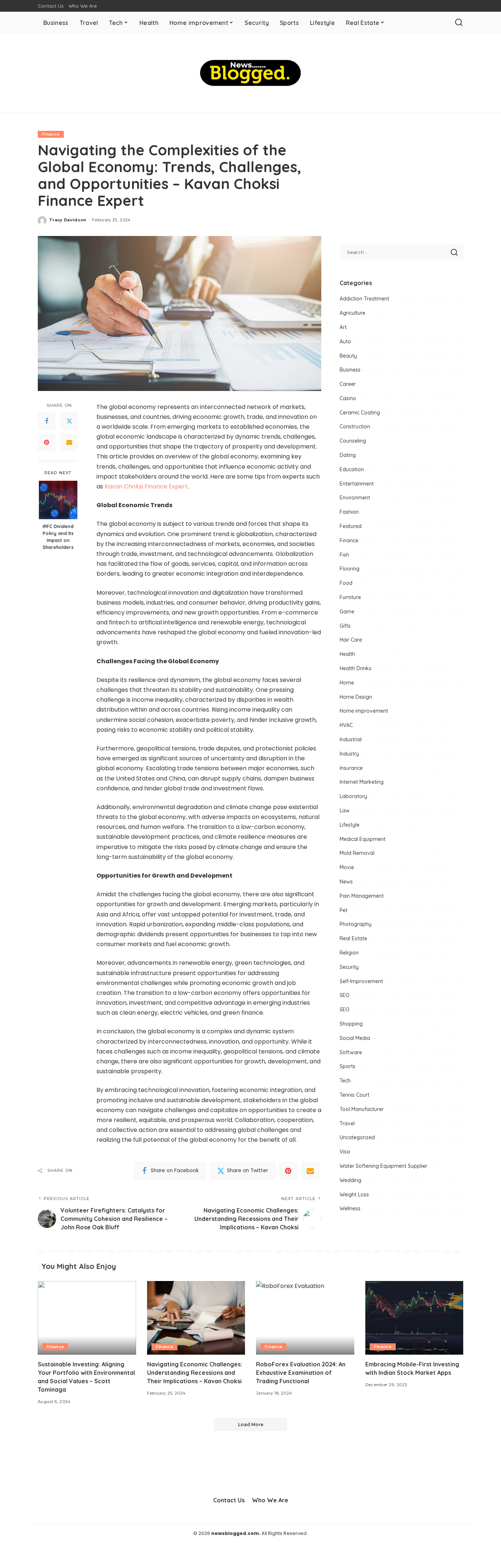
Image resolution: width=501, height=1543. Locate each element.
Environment (355, 497)
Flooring (349, 568)
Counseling (353, 441)
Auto (345, 341)
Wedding (350, 1180)
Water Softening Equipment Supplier (383, 1166)
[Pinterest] (46, 442)
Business (350, 369)
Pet (343, 910)
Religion (349, 952)
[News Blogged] (251, 73)
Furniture (350, 597)
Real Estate (353, 938)
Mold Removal (357, 853)
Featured (351, 526)
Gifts (345, 626)
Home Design (356, 697)
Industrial (351, 739)
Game (347, 611)
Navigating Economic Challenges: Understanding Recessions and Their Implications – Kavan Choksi (194, 1373)
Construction (355, 426)
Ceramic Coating (360, 412)
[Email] (69, 442)
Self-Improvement (361, 981)
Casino (348, 398)
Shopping (351, 1023)
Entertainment (357, 483)
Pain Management (362, 896)
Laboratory (353, 796)
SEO (345, 995)
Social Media (355, 1038)
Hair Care (351, 639)
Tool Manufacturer (362, 1109)
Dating (348, 455)
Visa (345, 1151)
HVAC (346, 725)
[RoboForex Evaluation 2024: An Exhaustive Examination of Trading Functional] (305, 1318)
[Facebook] (46, 421)
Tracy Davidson (68, 219)
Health (347, 654)
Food (346, 583)
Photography (356, 924)
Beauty (348, 355)
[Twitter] (69, 421)
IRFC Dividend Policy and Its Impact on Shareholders (58, 536)
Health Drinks (356, 668)
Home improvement (364, 711)
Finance (50, 134)
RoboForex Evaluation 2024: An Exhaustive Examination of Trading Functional (300, 1373)
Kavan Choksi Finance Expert (146, 486)
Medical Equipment (362, 839)
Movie (347, 867)
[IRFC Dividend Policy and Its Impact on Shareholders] (58, 500)
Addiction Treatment (364, 298)
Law (345, 810)
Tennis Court (354, 1095)
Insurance (351, 768)
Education (352, 469)
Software (351, 1052)
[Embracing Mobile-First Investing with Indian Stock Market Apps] (414, 1318)
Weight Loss (354, 1194)
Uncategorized (357, 1137)
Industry (349, 753)
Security (349, 967)
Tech (345, 1080)
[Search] (458, 23)
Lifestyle (349, 825)
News (346, 881)
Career (348, 384)
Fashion (349, 512)
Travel (347, 1123)
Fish (344, 554)
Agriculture (352, 313)
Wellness (350, 1208)
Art (343, 327)
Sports (347, 1066)
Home (347, 682)
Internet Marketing (362, 782)
